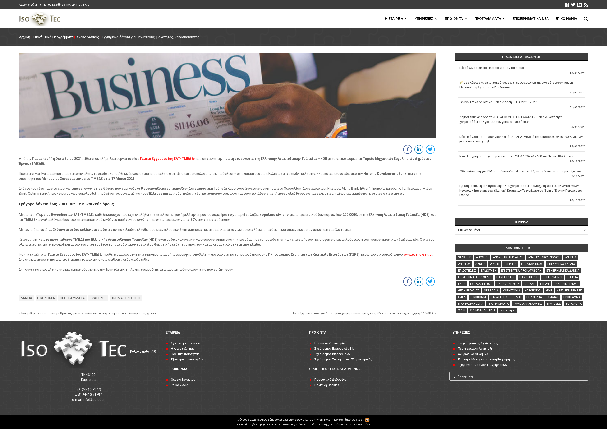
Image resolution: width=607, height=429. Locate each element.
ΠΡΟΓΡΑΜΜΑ (571, 297)
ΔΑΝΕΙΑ (26, 298)
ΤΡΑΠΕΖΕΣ (98, 298)
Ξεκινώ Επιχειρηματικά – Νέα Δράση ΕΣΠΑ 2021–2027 (498, 102)
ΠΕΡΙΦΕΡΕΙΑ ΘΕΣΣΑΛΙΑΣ (542, 297)
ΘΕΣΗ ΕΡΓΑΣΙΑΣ (468, 290)
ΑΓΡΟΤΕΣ (482, 257)
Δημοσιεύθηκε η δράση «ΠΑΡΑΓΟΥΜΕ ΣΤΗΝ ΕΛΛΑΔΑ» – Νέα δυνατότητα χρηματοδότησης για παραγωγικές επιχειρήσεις (510, 119)
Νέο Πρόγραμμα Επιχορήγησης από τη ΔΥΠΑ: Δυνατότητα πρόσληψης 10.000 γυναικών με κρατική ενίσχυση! (521, 139)
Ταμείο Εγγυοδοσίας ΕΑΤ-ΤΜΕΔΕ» (167, 159)
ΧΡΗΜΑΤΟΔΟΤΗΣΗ (125, 298)
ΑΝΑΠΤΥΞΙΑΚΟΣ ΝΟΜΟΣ (544, 257)
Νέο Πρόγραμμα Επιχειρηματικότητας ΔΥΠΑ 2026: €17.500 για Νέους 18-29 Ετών (516, 156)
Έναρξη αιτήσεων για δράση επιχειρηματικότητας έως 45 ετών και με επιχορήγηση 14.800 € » (364, 313)
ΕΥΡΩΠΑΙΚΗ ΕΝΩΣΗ (566, 284)
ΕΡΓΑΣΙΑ (572, 277)
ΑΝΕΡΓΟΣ (464, 264)
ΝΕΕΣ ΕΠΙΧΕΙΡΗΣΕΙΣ (570, 290)
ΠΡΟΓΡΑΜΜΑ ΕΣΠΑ (470, 303)
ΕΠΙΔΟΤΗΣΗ (489, 270)
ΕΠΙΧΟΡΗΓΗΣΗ (528, 277)
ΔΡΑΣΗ (494, 264)
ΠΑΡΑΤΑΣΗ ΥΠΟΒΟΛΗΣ (506, 297)
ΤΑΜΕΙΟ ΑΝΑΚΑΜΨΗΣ (527, 303)
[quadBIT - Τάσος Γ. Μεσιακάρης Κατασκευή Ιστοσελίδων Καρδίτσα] (367, 419)
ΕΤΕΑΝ (544, 284)
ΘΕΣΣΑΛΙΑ (491, 290)
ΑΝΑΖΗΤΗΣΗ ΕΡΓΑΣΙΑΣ (508, 257)
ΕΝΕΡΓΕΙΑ (510, 264)
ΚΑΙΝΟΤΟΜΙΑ (511, 290)
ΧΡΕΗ (461, 310)
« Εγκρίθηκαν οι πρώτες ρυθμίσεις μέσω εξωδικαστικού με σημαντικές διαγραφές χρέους (88, 313)
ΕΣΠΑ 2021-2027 (508, 284)
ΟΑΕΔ (462, 297)
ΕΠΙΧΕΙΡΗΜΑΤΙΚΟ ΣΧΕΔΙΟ (475, 277)
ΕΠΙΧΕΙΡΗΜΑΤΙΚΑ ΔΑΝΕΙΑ (562, 270)
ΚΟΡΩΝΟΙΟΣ (533, 290)
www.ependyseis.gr (418, 254)
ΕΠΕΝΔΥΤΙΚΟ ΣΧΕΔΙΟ (561, 264)
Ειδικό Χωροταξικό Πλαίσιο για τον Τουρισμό (491, 67)
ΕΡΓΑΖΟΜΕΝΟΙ (552, 277)
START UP (464, 257)
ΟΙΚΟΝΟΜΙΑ (46, 298)
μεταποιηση (507, 310)
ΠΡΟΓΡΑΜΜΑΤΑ (72, 298)
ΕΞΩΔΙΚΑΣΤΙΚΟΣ (532, 264)
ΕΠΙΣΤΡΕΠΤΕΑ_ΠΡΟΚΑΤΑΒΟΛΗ (521, 270)
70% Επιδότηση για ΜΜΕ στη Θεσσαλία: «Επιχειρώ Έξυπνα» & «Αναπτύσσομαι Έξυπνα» (520, 171)
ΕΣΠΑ (461, 284)
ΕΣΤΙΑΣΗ (529, 284)
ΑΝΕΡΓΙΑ (570, 257)
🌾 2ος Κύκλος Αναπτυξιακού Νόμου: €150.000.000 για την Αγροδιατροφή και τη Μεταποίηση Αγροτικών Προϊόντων (516, 85)
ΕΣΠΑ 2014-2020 (481, 284)
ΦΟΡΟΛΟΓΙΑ (574, 303)
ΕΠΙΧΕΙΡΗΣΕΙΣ (505, 277)
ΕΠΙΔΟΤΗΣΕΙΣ (467, 270)
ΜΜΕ (549, 290)
